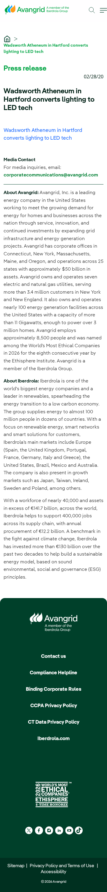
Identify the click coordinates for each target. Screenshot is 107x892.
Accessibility (53, 872)
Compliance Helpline (53, 673)
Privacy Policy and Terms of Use (63, 866)
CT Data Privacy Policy (53, 722)
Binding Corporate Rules (53, 689)
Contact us (53, 656)
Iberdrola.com (53, 738)
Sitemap (16, 866)
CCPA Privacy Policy (53, 705)
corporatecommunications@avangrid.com (51, 175)
